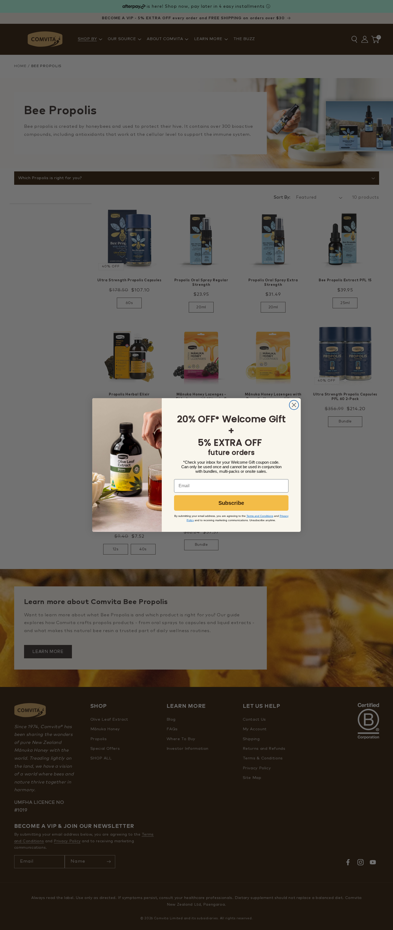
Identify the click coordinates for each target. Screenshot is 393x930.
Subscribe (231, 503)
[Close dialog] (294, 405)
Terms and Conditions (259, 515)
